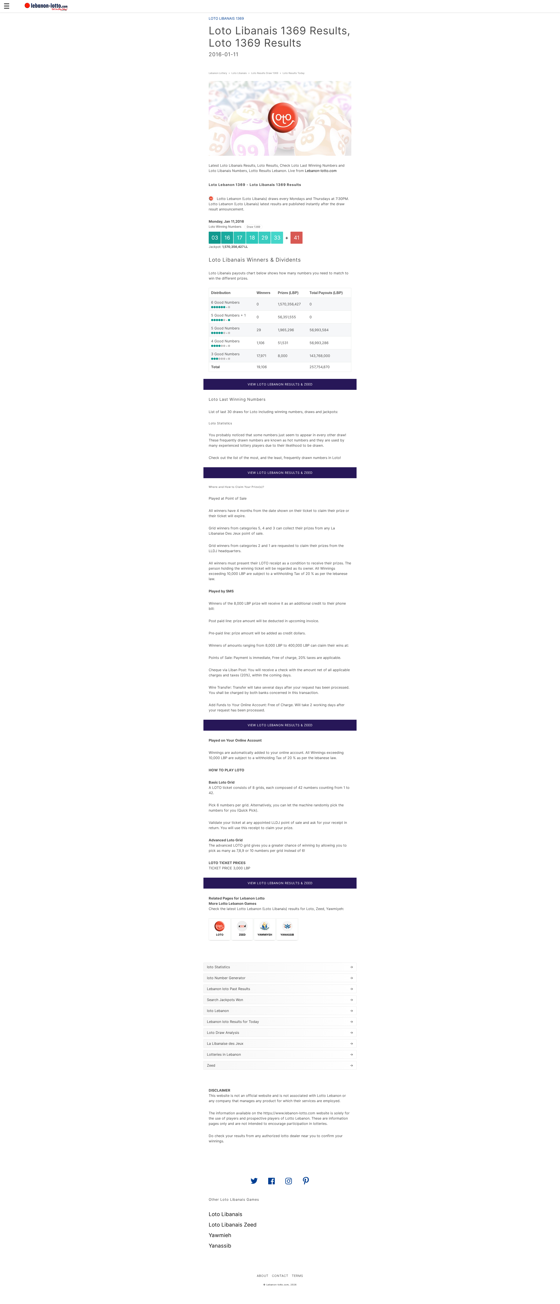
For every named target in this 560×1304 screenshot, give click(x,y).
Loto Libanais (225, 1214)
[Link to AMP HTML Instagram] (288, 1182)
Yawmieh (220, 1235)
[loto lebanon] (46, 6)
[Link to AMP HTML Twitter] (254, 1182)
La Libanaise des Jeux (280, 1043)
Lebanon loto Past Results (280, 989)
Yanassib (220, 1246)
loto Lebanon (280, 1010)
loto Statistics (280, 967)
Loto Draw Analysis (280, 1032)
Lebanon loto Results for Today (280, 1021)
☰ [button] (7, 6)
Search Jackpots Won (280, 1000)
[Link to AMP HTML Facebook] (271, 1183)
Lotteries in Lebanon (280, 1054)
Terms (297, 1276)
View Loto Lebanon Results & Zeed (280, 384)
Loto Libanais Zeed (233, 1225)
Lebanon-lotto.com (321, 170)
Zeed (280, 1065)
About (262, 1276)
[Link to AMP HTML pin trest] (306, 1182)
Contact (280, 1276)
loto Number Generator (280, 978)
